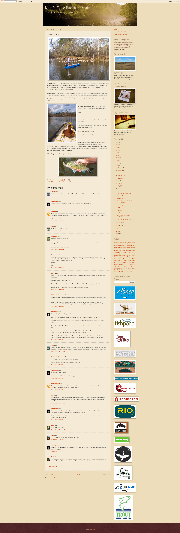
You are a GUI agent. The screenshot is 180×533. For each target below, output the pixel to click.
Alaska (133, 242)
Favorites (128, 250)
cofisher (53, 191)
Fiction (133, 250)
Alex (52, 345)
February (120, 222)
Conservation (132, 249)
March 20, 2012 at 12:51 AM (58, 351)
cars (134, 247)
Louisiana (116, 258)
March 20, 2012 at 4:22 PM (57, 364)
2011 (117, 228)
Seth (52, 395)
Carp (131, 247)
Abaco (129, 242)
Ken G (53, 273)
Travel (122, 270)
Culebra (116, 250)
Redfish (121, 264)
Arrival (119, 207)
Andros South (117, 243)
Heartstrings (117, 257)
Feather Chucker (55, 383)
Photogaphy (117, 262)
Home (78, 474)
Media (124, 259)
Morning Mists (120, 198)
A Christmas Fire (122, 242)
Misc (133, 259)
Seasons (125, 266)
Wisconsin (126, 271)
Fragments (116, 255)
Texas (133, 268)
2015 (117, 158)
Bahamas (129, 244)
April (119, 188)
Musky (125, 260)
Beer (130, 245)
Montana (117, 260)
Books (124, 247)
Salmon (126, 264)
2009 (117, 234)
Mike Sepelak (54, 201)
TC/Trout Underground (57, 295)
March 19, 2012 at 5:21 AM (57, 231)
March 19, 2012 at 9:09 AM (57, 249)
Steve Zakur (54, 236)
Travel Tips (128, 270)
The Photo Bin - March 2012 (124, 193)
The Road (117, 270)
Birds (134, 245)
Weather (116, 271)
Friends (61, 182)
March (119, 191)
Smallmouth (117, 268)
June (119, 183)
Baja (134, 244)
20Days (116, 242)
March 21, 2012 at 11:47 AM (58, 403)
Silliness (71, 182)
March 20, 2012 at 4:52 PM (57, 378)
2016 (117, 155)
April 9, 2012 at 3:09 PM (57, 440)
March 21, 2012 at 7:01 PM (57, 420)
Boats (115, 247)
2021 (117, 142)
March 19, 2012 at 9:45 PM (57, 340)
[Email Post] (68, 180)
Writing (130, 271)
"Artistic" (119, 210)
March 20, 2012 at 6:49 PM (57, 390)
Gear (127, 255)
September (120, 175)
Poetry (129, 263)
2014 (117, 160)
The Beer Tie (120, 196)
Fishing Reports (54, 182)
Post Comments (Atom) (57, 478)
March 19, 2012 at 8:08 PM (57, 306)
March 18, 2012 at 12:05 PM (57, 206)
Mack (52, 435)
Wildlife (121, 271)
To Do (118, 213)
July (119, 180)
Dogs (120, 250)
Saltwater (132, 264)
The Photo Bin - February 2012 (124, 219)
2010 (117, 231)
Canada (128, 247)
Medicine (129, 258)
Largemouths (131, 257)
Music (122, 260)
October (120, 173)
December (120, 168)
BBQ (119, 245)
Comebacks (124, 249)
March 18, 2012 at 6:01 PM (57, 221)
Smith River (123, 268)
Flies (130, 253)
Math (120, 258)
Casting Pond (117, 249)
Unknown (53, 211)
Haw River (65, 182)
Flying (133, 253)
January (120, 225)
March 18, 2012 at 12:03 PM (57, 196)
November (120, 170)
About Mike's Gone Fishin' (120, 32)
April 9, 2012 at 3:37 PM (57, 451)
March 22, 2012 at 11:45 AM (58, 429)
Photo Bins (131, 260)
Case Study (120, 205)
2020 (117, 145)
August (119, 178)
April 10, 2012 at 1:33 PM (57, 463)
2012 (117, 165)
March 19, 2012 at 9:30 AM (57, 289)
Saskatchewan (117, 266)
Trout (133, 270)
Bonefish (120, 247)
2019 (117, 147)
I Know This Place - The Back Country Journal (124, 201)
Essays (123, 250)
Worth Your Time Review (120, 34)
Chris (52, 226)
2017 (117, 152)
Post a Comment (53, 466)
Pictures (123, 262)
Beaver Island (125, 245)
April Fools (124, 244)
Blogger (93, 529)
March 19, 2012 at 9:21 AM (57, 268)
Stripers (129, 268)
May (119, 186)
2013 (117, 163)
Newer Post (49, 474)
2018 (117, 150)
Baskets (115, 245)
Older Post (107, 474)
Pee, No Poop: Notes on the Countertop (123, 216)
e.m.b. (52, 425)
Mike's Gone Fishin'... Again (67, 7)
